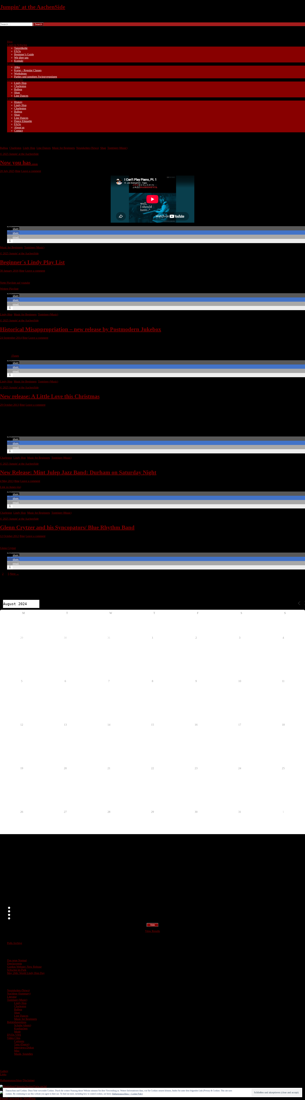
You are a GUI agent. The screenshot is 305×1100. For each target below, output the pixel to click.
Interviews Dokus (24, 1047)
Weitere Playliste (9, 288)
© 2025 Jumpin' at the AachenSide (19, 153)
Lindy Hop (20, 83)
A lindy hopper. (20, 911)
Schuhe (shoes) (22, 1025)
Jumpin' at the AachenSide (32, 7)
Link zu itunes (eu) (10, 487)
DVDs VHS (14, 1034)
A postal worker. (20, 907)
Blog (10, 41)
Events (11, 63)
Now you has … (19, 162)
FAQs (17, 51)
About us (19, 127)
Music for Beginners (63, 147)
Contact (18, 130)
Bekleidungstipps (16, 1022)
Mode (17, 1031)
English (11, 98)
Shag (17, 92)
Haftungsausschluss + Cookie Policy (127, 1094)
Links (3, 1074)
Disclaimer (29, 1080)
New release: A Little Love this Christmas (50, 396)
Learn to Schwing (17, 44)
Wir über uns (21, 57)
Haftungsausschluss (11, 1080)
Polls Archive (14, 943)
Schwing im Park (16, 969)
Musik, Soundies (23, 1053)
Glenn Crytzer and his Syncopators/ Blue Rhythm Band (67, 527)
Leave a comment (31, 171)
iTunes (15, 355)
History (18, 102)
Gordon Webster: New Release (24, 966)
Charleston (20, 86)
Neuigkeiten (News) (87, 147)
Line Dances (21, 95)
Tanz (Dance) (21, 1044)
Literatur (12, 996)
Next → (14, 573)
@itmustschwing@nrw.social (30, 1086)
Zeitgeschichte (15, 79)
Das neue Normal (17, 960)
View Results (152, 931)
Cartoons (19, 1041)
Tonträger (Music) (117, 147)
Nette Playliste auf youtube (15, 282)
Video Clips (13, 1037)
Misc (17, 1050)
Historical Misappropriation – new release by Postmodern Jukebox (80, 329)
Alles (17, 67)
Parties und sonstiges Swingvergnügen (35, 76)
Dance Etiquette (23, 121)
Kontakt (18, 60)
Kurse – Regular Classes (27, 70)
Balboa (18, 89)
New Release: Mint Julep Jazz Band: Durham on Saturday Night (78, 472)
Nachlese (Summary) (19, 993)
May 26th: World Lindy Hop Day (26, 973)
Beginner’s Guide (24, 54)
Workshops (20, 73)
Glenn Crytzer (8, 548)
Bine (17, 171)
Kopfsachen (21, 1028)
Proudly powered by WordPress (17, 1098)
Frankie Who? (19, 915)
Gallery (4, 1071)
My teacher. (18, 918)
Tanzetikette (21, 48)
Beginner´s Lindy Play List (32, 262)
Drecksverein (14, 963)
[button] (13, 228)
